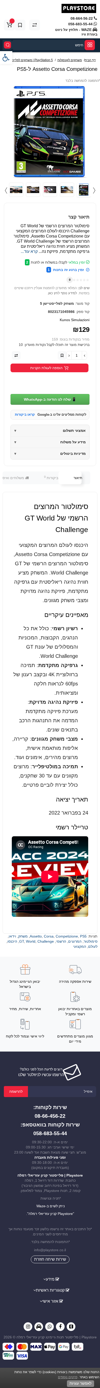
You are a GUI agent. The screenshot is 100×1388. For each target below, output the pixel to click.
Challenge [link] (45, 941)
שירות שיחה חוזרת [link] (50, 1259)
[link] (6, 57)
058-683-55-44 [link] (81, 24)
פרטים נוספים (67, 1377)
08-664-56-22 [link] (82, 18)
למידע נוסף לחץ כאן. (62, 293)
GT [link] (21, 941)
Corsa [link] (49, 936)
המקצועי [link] (79, 946)
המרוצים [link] (75, 941)
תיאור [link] (78, 478)
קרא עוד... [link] (29, 251)
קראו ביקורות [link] (25, 414)
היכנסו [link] (12, 941)
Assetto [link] (36, 936)
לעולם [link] (92, 946)
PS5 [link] (83, 936)
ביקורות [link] (51, 477)
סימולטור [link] (90, 941)
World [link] (30, 941)
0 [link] (70, 279)
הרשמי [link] (61, 941)
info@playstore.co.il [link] (50, 1250)
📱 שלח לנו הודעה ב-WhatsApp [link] (50, 399)
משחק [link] (23, 936)
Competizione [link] (67, 936)
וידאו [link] (12, 936)
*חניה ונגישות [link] (50, 1198)
